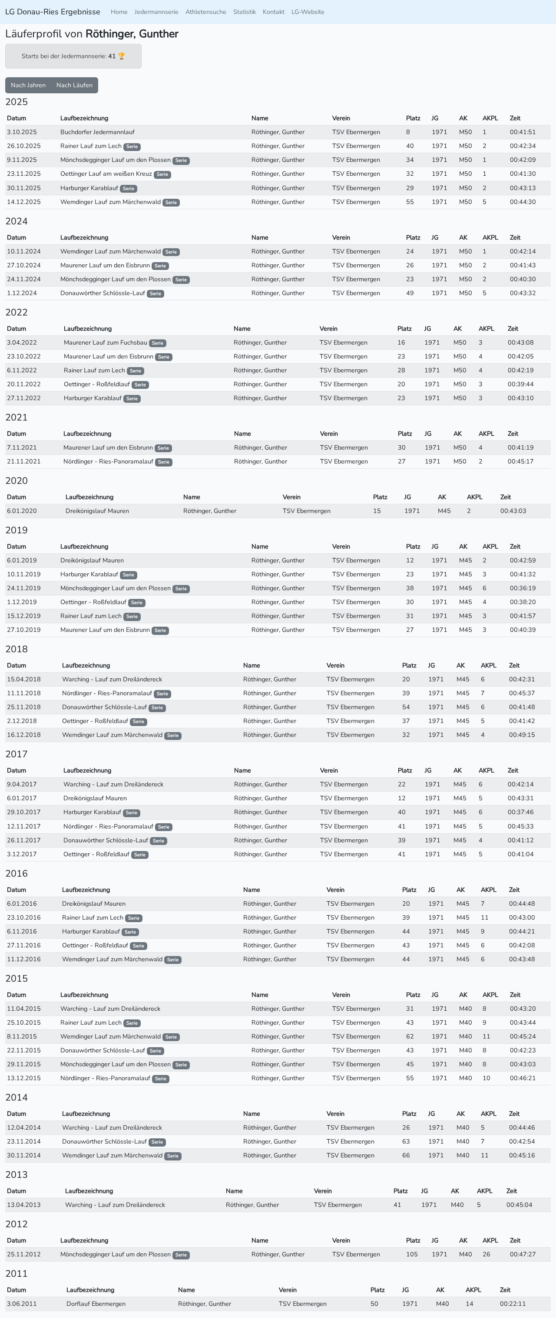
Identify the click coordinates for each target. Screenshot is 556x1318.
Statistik (244, 11)
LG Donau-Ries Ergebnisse (52, 12)
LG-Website (307, 11)
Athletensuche (205, 11)
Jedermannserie (157, 11)
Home (119, 11)
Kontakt (274, 11)
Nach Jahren (28, 85)
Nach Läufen (74, 85)
